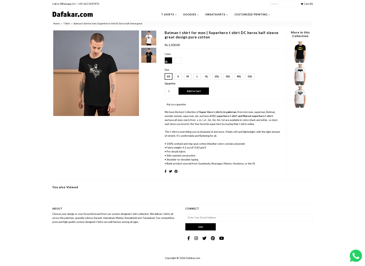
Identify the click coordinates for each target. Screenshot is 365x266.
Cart (308, 3)
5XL (250, 76)
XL (206, 76)
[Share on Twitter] (170, 171)
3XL (228, 76)
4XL (239, 76)
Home (56, 23)
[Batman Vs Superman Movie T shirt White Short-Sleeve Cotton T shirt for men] (300, 84)
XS (168, 76)
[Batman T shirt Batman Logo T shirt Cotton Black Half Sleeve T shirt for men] (300, 61)
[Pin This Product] (176, 171)
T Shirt (66, 23)
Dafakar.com (193, 258)
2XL (217, 76)
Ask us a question (176, 104)
